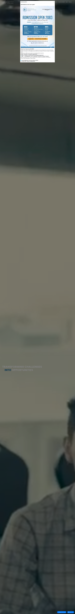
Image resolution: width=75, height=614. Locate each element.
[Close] (54, 1)
